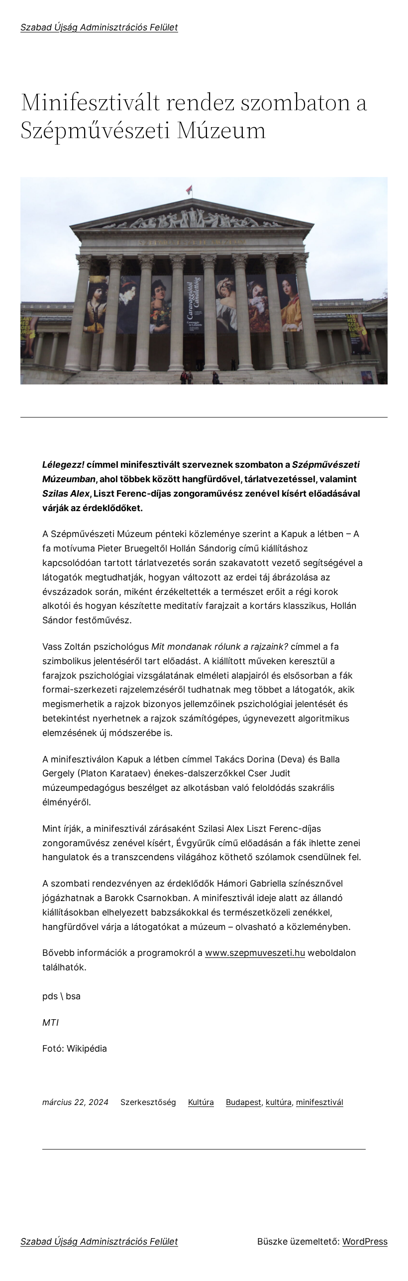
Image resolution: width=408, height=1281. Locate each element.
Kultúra (201, 1102)
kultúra (279, 1102)
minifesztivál (319, 1102)
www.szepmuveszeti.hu (255, 952)
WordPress (365, 1241)
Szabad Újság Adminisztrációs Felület (99, 27)
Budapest (243, 1102)
